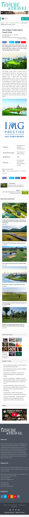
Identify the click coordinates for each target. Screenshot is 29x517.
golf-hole (24, 37)
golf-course (19, 37)
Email (25, 38)
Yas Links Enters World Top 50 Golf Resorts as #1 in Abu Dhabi (14, 303)
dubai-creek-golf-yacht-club (10, 37)
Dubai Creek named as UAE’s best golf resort (13, 284)
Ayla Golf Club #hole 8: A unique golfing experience (11, 192)
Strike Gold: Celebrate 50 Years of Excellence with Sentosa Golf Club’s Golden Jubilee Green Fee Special (14, 221)
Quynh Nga (9, 34)
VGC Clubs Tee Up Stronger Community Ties (14, 243)
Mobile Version (20, 512)
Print (21, 38)
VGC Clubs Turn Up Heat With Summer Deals (14, 263)
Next (17, 190)
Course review (6, 36)
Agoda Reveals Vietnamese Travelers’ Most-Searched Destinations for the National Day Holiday (13, 374)
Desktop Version (9, 512)
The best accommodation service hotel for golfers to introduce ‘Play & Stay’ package (13, 325)
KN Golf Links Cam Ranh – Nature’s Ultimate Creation (16, 185)
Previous (12, 183)
